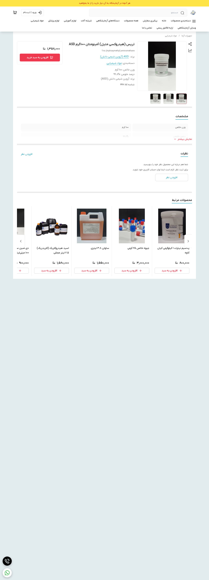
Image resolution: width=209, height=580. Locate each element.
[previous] (188, 241)
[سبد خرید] (15, 13)
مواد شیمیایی (171, 36)
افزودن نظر (26, 154)
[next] (21, 241)
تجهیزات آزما (187, 36)
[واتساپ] (7, 572)
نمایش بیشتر (185, 139)
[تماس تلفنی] (7, 561)
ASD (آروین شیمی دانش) (114, 56)
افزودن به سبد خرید (37, 57)
